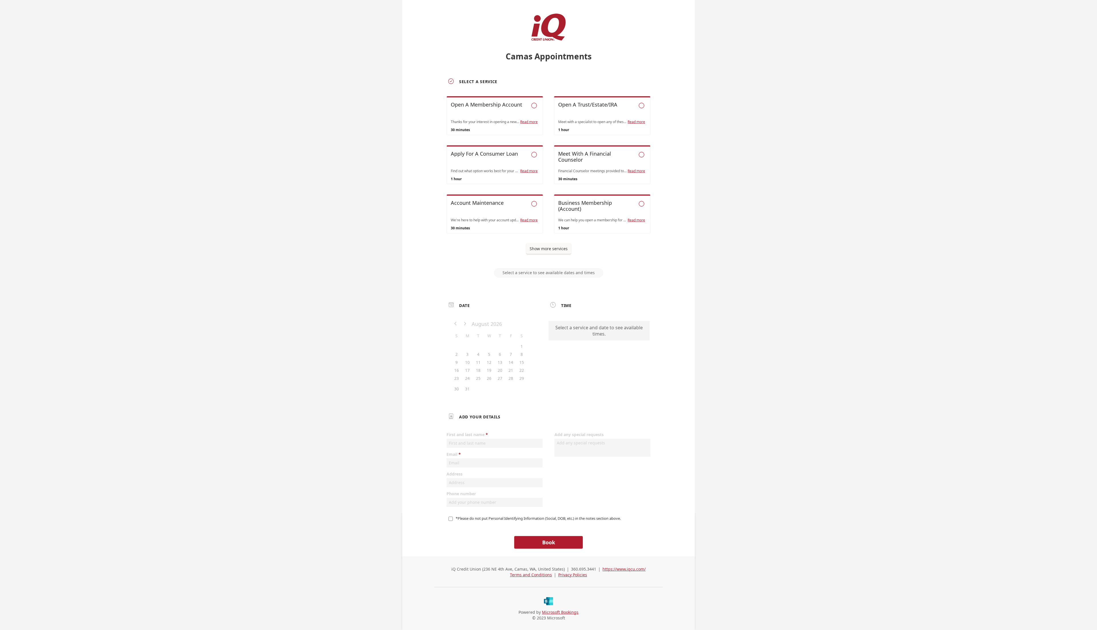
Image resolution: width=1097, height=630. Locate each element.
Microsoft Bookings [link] (560, 612)
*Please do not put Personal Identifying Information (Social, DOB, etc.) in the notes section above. (539, 518)
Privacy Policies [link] (572, 574)
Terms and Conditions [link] (531, 574)
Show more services (549, 248)
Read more (529, 122)
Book (548, 542)
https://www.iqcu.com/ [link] (624, 569)
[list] (548, 170)
